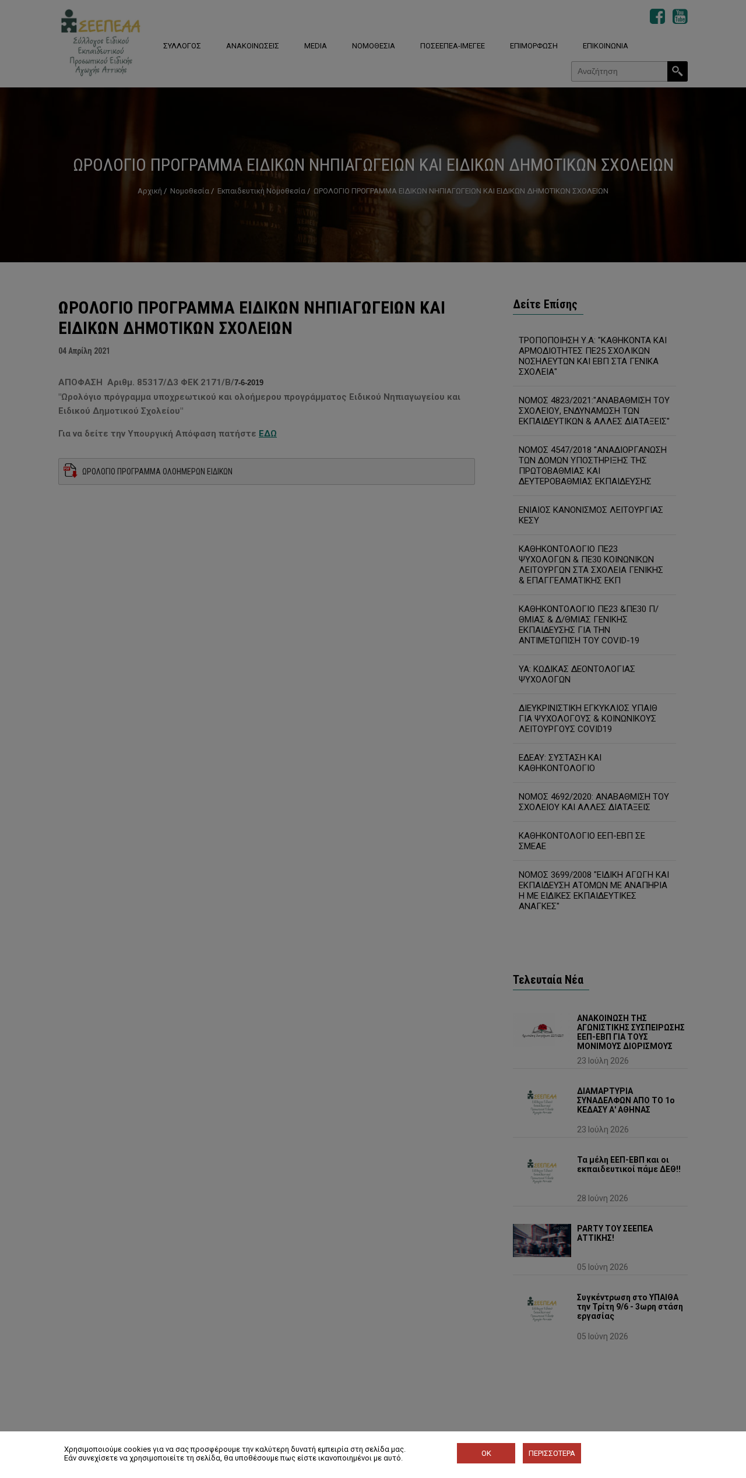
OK (486, 1453)
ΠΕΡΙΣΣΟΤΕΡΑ (552, 1453)
